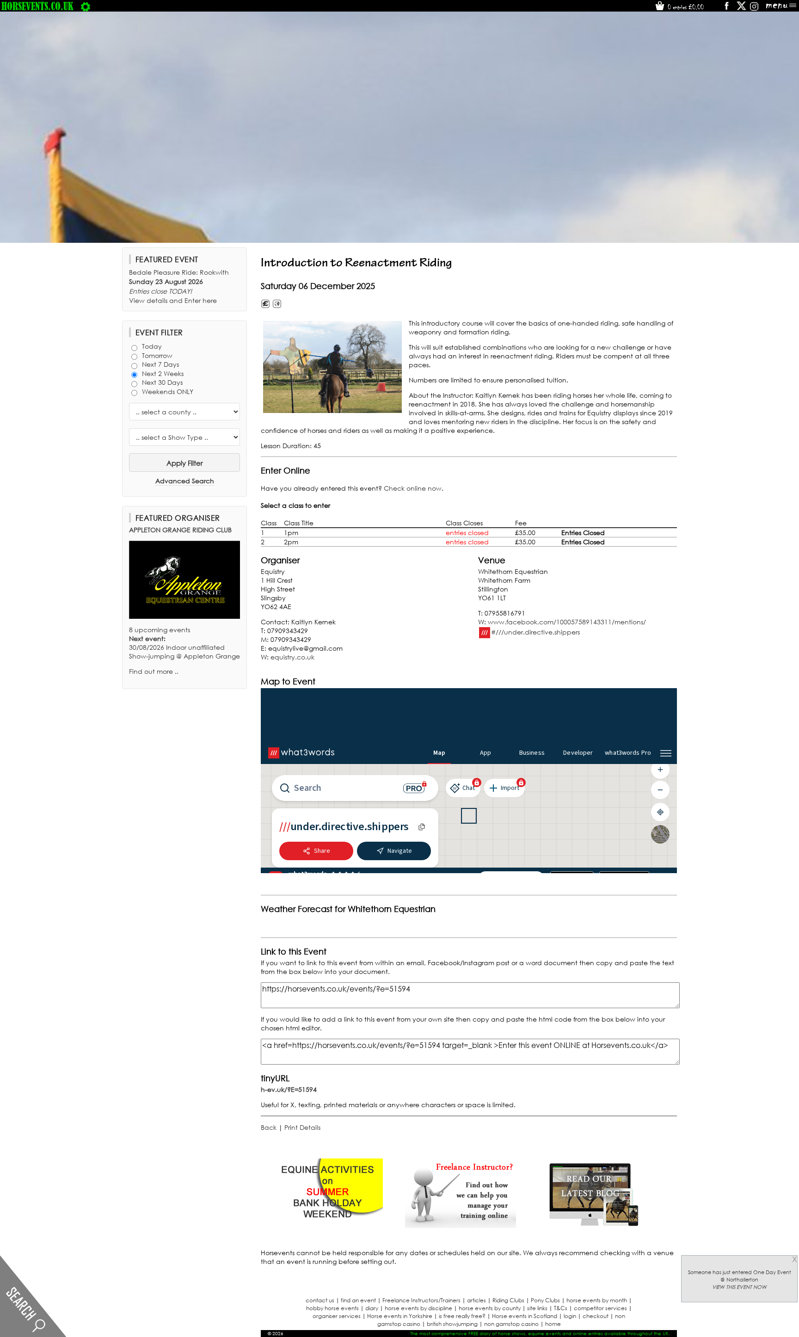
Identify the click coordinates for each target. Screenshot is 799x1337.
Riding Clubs (508, 1300)
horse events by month (596, 1300)
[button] (332, 367)
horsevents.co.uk (37, 6)
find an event (358, 1300)
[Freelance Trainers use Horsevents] (460, 1225)
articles (476, 1300)
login (570, 1316)
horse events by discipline (418, 1308)
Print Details (302, 1127)
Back (269, 1127)
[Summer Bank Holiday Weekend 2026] (327, 1225)
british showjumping (452, 1324)
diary (371, 1308)
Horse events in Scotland (524, 1316)
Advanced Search (184, 480)
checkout (595, 1316)
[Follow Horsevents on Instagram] (754, 9)
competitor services (600, 1308)
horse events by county (490, 1308)
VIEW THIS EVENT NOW (739, 1287)
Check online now (413, 488)
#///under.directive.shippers (535, 631)
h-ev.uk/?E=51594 (289, 1089)
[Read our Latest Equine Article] (593, 1225)
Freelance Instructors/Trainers (421, 1300)
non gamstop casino (511, 1324)
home (553, 1324)
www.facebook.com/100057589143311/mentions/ (567, 621)
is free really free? (462, 1316)
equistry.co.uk (292, 657)
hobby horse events (332, 1308)
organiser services (337, 1316)
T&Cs (560, 1308)
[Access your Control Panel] (85, 6)
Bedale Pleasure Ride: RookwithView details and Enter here (179, 286)
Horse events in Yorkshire (399, 1316)
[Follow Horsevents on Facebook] (726, 9)
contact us (320, 1300)
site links (537, 1308)
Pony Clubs (545, 1300)
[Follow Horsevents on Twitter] (741, 9)
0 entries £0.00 (685, 7)
